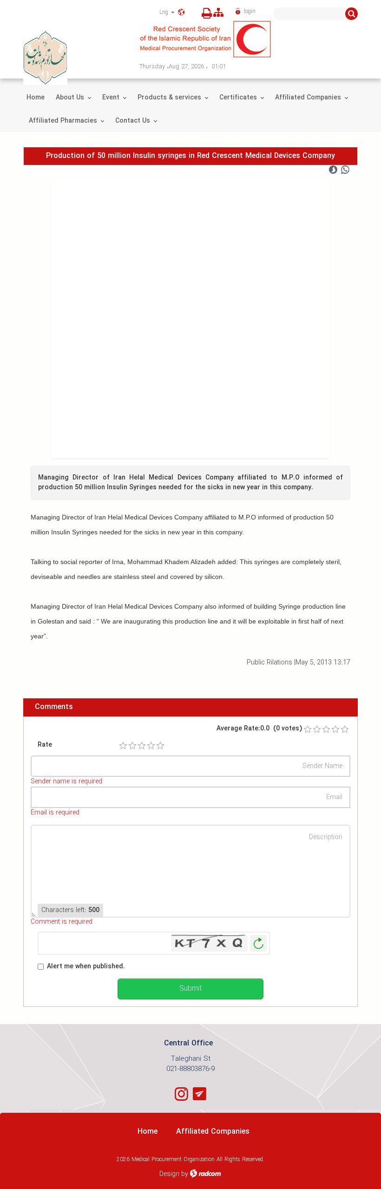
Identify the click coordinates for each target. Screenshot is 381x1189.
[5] (160, 746)
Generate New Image (258, 943)
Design (169, 1174)
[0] (307, 729)
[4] (151, 746)
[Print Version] (204, 13)
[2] (132, 746)
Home (148, 1131)
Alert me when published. (86, 967)
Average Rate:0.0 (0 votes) (259, 729)
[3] (142, 746)
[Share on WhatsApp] (345, 170)
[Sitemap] (218, 13)
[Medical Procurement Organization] (248, 39)
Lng (164, 12)
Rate (45, 745)
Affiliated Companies (213, 1131)
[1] (123, 746)
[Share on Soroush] (333, 170)
